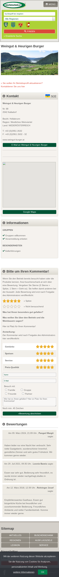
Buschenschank (43, 535)
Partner (28, 394)
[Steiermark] (6, 25)
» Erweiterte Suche (13, 36)
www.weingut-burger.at (13, 139)
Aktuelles (15, 535)
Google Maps (29, 212)
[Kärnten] (28, 25)
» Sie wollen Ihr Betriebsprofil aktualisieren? (22, 85)
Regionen (15, 540)
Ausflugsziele (43, 540)
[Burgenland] (20, 25)
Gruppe (27, 390)
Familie (11, 390)
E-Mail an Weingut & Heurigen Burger (29, 145)
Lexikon (15, 545)
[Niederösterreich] (13, 25)
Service (43, 545)
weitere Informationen (23, 572)
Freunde (12, 394)
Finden (31, 31)
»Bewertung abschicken (29, 413)
